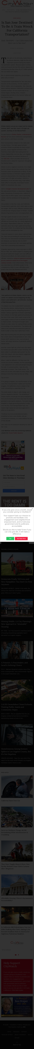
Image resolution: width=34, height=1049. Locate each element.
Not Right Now (21, 538)
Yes (10, 538)
